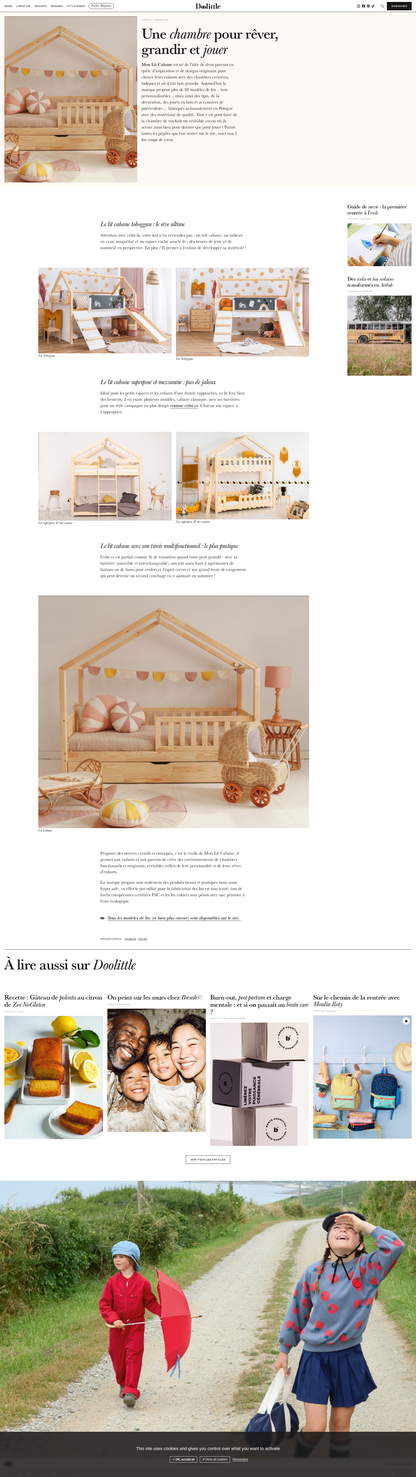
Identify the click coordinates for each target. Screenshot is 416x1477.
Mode (8, 6)
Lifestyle (23, 6)
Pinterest (368, 6)
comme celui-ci (184, 405)
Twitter (142, 939)
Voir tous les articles (208, 1159)
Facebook (363, 6)
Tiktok (373, 6)
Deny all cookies (216, 1459)
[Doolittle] (208, 6)
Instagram (358, 6)
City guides (76, 6)
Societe (41, 6)
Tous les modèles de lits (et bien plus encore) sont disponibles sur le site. (174, 918)
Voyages (57, 6)
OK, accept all (185, 1459)
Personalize (240, 1459)
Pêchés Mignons (101, 6)
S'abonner (399, 6)
